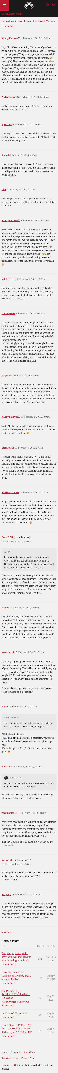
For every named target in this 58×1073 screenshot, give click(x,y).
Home (5, 1052)
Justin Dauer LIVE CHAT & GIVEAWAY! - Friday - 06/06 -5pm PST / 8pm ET (17, 1029)
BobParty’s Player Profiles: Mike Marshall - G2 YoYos (16, 994)
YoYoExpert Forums (12, 13)
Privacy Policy (28, 1058)
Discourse (19, 1065)
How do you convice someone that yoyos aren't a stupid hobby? (16, 976)
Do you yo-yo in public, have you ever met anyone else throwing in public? (16, 957)
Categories (16, 1052)
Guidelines (29, 1052)
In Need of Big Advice (14, 1013)
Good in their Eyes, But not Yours (28, 21)
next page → (8, 932)
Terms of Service (10, 1058)
